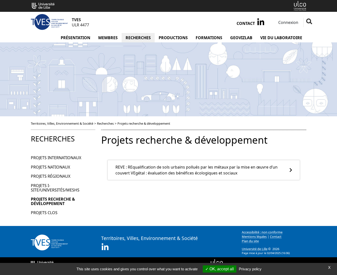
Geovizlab (241, 37)
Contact (246, 23)
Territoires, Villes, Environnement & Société (62, 123)
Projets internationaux (56, 157)
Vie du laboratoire (281, 37)
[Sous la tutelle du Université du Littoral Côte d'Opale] (300, 5)
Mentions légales (254, 236)
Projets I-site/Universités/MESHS (55, 188)
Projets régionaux (50, 176)
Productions (173, 37)
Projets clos (44, 212)
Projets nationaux (50, 167)
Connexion (287, 22)
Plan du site (250, 241)
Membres (108, 37)
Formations (209, 37)
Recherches (138, 37)
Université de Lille (254, 249)
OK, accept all (221, 269)
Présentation (75, 37)
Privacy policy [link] (250, 269)
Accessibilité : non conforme (262, 232)
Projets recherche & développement (53, 201)
